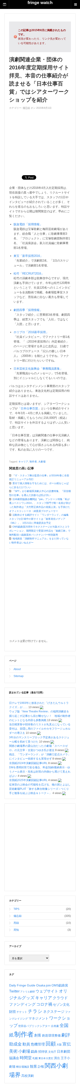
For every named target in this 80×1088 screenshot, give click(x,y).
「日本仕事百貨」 (29, 408)
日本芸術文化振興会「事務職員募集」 (38, 368)
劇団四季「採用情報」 (28, 310)
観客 (33, 1066)
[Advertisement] (40, 140)
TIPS (16, 909)
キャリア (23, 461)
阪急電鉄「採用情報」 (28, 224)
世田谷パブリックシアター (34, 1026)
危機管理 (38, 1044)
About (17, 669)
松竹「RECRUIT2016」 (29, 273)
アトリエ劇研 (27, 991)
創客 (37, 1035)
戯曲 (34, 1051)
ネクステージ (53, 1011)
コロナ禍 (44, 1004)
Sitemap (19, 676)
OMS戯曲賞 (60, 985)
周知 (16, 929)
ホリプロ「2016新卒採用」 (31, 332)
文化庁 (52, 1051)
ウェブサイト (47, 991)
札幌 (35, 1058)
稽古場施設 (22, 1066)
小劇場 (24, 1051)
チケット (21, 1011)
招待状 (43, 1051)
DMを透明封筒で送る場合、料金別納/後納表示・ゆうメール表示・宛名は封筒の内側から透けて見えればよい (39, 771)
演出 (57, 1058)
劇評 (65, 1035)
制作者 (33, 461)
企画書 (55, 1026)
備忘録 (26, 107)
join (48, 985)
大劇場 (42, 461)
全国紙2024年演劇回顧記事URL (28, 763)
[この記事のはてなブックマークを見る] (41, 707)
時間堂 (26, 1058)
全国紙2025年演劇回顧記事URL (28, 780)
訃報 (41, 1066)
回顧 (51, 1044)
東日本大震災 (45, 1058)
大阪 (59, 1044)
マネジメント (38, 1018)
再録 (16, 922)
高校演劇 (27, 1075)
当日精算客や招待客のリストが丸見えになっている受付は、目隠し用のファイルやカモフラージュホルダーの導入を (39, 729)
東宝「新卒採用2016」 (28, 256)
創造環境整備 (51, 1035)
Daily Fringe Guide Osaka (27, 985)
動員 (26, 1044)
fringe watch (40, 2)
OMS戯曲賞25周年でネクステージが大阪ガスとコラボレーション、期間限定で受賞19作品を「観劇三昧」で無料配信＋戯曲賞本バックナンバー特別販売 (39, 530)
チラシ (35, 1011)
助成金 (15, 1044)
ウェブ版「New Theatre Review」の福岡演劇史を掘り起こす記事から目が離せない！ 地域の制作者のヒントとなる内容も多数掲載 (39, 716)
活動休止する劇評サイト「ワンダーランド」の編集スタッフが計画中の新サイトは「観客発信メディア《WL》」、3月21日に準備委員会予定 (39, 518)
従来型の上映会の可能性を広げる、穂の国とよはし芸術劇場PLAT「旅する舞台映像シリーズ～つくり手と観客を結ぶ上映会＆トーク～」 (39, 789)
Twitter (14, 991)
